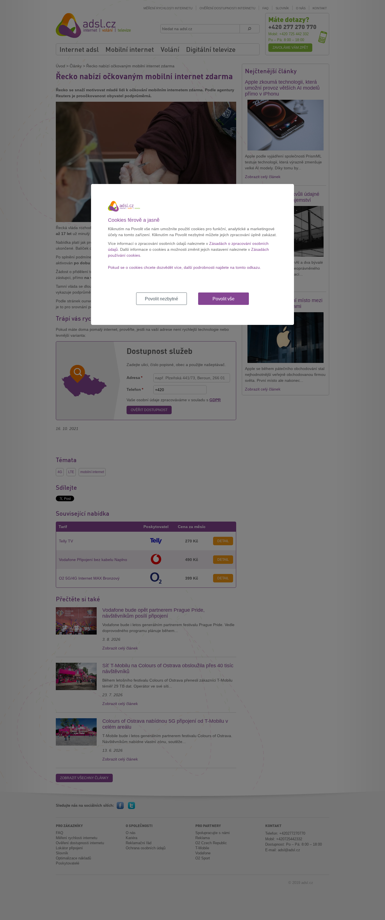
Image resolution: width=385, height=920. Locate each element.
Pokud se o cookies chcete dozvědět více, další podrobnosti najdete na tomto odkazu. (184, 267)
